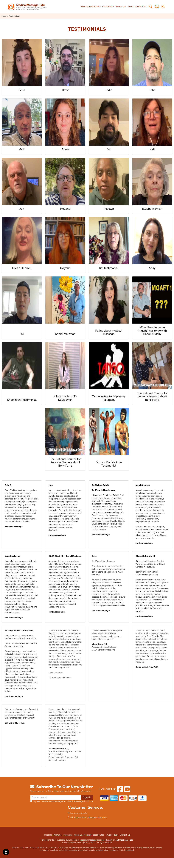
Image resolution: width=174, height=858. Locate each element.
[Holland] (65, 181)
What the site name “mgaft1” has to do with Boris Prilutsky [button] (152, 331)
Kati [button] (152, 149)
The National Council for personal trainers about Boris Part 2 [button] (152, 396)
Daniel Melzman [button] (65, 334)
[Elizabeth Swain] (152, 181)
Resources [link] (107, 7)
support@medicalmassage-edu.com (90, 817)
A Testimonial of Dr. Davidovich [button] (65, 398)
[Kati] (152, 122)
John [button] (152, 90)
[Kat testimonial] (109, 240)
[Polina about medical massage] (109, 301)
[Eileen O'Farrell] (22, 240)
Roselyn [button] (109, 208)
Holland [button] (65, 208)
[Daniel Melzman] (65, 303)
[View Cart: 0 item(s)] (157, 6)
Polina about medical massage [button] (108, 332)
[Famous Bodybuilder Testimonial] (109, 433)
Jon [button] (21, 208)
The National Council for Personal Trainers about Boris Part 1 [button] (65, 462)
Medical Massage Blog (94, 835)
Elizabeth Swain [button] (152, 208)
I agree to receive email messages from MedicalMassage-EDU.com (62, 801)
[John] (152, 62)
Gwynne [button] (65, 268)
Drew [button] (65, 90)
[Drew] (65, 62)
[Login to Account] (163, 6)
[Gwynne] (65, 240)
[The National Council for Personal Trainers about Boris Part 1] (65, 431)
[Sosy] (152, 240)
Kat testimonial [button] (108, 268)
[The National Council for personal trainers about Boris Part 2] (152, 365)
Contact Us (140, 7)
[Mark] (22, 122)
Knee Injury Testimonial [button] (22, 399)
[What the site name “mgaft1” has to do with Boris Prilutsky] (152, 300)
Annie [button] (65, 149)
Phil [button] (21, 334)
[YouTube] (127, 789)
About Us (78, 835)
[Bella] (22, 62)
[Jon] (22, 181)
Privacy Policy (112, 835)
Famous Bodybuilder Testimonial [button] (109, 464)
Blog (130, 7)
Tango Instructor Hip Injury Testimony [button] (108, 398)
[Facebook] (120, 789)
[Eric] (109, 122)
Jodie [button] (108, 90)
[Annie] (65, 122)
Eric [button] (108, 149)
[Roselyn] (109, 181)
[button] (150, 6)
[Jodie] (109, 62)
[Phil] (22, 303)
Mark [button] (22, 149)
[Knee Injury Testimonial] (22, 369)
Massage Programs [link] (89, 7)
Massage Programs (52, 835)
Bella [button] (21, 90)
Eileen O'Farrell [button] (22, 268)
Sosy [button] (152, 268)
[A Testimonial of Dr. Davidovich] (65, 367)
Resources (67, 835)
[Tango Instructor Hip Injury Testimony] (109, 367)
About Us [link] (120, 7)
